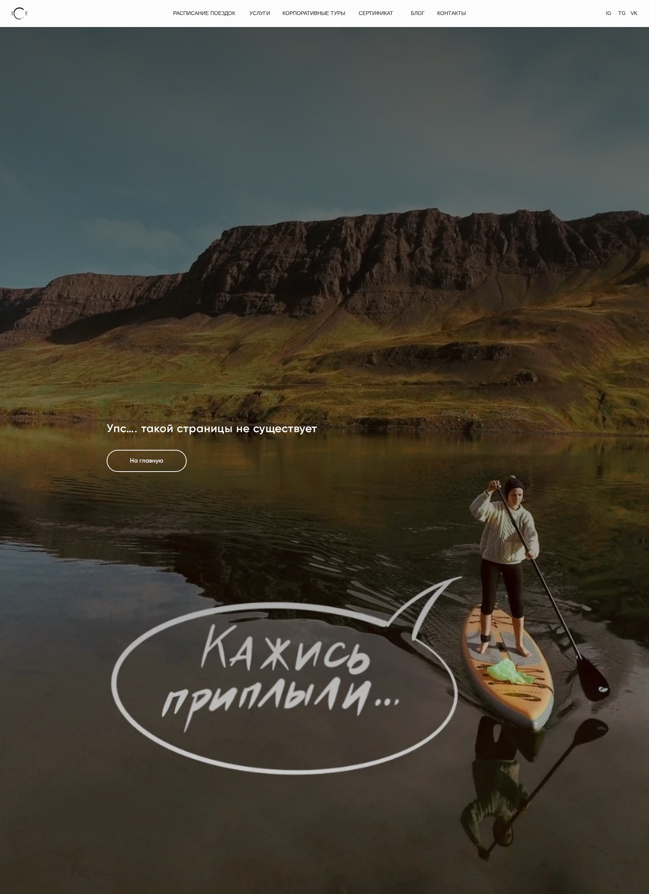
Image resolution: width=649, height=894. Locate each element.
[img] (19, 14)
